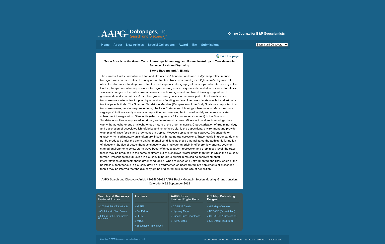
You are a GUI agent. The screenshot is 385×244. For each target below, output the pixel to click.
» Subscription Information (149, 225)
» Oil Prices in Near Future (112, 211)
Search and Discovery (113, 196)
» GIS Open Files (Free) (220, 221)
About (117, 44)
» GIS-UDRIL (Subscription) (222, 216)
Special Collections (161, 44)
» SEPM (139, 216)
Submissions (210, 44)
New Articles (135, 44)
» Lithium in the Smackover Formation (113, 217)
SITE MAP (237, 240)
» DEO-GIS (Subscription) (221, 211)
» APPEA (139, 206)
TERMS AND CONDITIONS (216, 240)
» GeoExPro (141, 211)
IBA (194, 44)
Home (105, 44)
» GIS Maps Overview (219, 206)
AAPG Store (179, 196)
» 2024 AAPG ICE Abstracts (113, 206)
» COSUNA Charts (181, 206)
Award (183, 44)
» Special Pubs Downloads (185, 216)
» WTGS (139, 221)
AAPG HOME (275, 240)
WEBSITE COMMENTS (255, 240)
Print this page (229, 56)
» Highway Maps (180, 211)
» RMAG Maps (179, 221)
